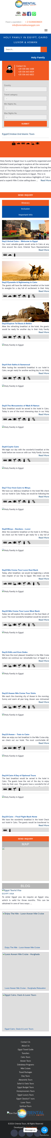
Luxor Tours (25, 1103)
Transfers (25, 1053)
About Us (26, 1046)
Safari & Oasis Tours (25, 1084)
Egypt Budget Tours (25, 1087)
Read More (46, 180)
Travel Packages (25, 1072)
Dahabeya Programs (25, 1065)
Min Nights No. (10, 104)
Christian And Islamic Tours (21, 134)
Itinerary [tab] (25, 203)
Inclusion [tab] (25, 209)
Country (7, 85)
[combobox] (25, 89)
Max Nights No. (10, 113)
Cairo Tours (25, 1057)
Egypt (5, 134)
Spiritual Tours (25, 1106)
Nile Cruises (25, 1069)
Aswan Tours (25, 1061)
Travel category (10, 94)
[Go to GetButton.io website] (44, 1135)
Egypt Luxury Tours (26, 1095)
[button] (28, 872)
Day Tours (25, 1076)
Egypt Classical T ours (25, 1099)
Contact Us (25, 1042)
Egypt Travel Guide (25, 1050)
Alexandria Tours (25, 1080)
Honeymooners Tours (26, 1091)
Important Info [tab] (26, 215)
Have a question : (24, 23)
